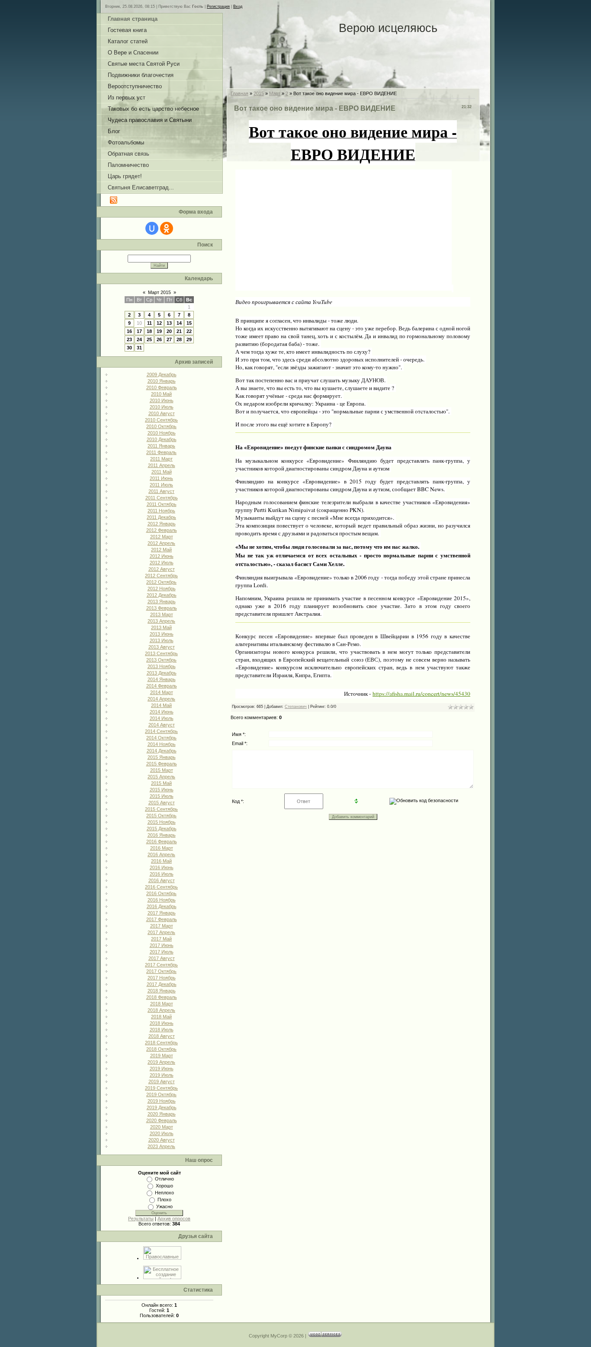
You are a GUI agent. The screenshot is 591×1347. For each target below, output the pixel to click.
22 (189, 331)
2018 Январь (162, 990)
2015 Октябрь (161, 815)
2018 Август (161, 1036)
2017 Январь (162, 912)
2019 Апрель (161, 1062)
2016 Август (161, 880)
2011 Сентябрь (161, 497)
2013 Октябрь (161, 659)
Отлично (164, 1178)
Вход (237, 6)
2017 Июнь (161, 945)
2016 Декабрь (162, 906)
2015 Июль (161, 796)
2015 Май (161, 783)
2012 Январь (162, 523)
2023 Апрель (161, 1146)
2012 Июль (161, 562)
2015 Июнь (161, 789)
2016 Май (161, 861)
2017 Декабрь (162, 984)
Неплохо (164, 1192)
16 (129, 331)
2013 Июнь (161, 634)
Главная (239, 93)
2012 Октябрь (161, 582)
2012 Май (161, 549)
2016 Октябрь (161, 893)
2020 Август (161, 1139)
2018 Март (161, 1003)
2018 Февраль (161, 997)
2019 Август (161, 1081)
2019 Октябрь (161, 1094)
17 (139, 331)
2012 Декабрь (162, 595)
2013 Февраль (161, 608)
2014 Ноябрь (162, 744)
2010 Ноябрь (162, 432)
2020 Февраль (161, 1120)
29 (189, 339)
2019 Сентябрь (161, 1088)
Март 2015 (159, 292)
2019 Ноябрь (162, 1101)
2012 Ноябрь (162, 588)
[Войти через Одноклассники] (166, 228)
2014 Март (161, 692)
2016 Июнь (161, 867)
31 (139, 347)
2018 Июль (161, 1029)
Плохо (164, 1199)
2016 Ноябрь (162, 899)
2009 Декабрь (162, 374)
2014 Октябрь (161, 737)
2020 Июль (161, 1133)
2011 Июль (161, 484)
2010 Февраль (161, 387)
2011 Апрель (161, 465)
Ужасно (164, 1206)
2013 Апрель (161, 621)
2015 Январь (162, 757)
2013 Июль (161, 640)
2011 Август (161, 491)
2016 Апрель (161, 854)
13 (169, 323)
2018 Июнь (161, 1023)
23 (129, 339)
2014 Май (161, 705)
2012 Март (161, 536)
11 (149, 323)
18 (149, 331)
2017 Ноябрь (162, 977)
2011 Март (161, 458)
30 (129, 347)
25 (149, 339)
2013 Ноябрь (162, 666)
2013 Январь (162, 601)
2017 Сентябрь (161, 964)
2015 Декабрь (162, 828)
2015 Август (161, 802)
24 (139, 339)
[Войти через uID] (151, 228)
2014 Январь (162, 679)
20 (169, 331)
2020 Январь (162, 1114)
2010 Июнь (161, 400)
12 (159, 323)
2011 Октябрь (162, 504)
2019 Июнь (161, 1068)
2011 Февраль (161, 452)
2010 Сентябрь (161, 419)
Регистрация (218, 6)
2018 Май (161, 1016)
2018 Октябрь (161, 1049)
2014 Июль (161, 718)
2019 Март (161, 1055)
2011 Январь (161, 445)
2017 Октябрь (161, 971)
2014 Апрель (161, 698)
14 (179, 323)
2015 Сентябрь (161, 809)
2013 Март (161, 614)
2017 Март (161, 925)
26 (159, 339)
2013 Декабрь (162, 672)
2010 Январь (162, 381)
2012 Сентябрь (161, 575)
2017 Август (161, 958)
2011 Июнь (161, 478)
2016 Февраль (161, 841)
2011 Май (161, 471)
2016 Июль (161, 874)
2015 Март (161, 770)
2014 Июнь (161, 711)
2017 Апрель (161, 932)
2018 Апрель (161, 1010)
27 (169, 339)
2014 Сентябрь (161, 731)
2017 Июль (161, 951)
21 (179, 331)
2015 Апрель (161, 776)
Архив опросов (173, 1218)
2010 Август (161, 413)
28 (179, 339)
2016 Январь (162, 835)
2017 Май (161, 938)
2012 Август (161, 569)
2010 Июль (161, 407)
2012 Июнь (161, 556)
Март (274, 93)
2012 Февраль (161, 530)
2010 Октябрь (161, 426)
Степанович (296, 706)
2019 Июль (161, 1075)
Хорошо (164, 1185)
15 (189, 323)
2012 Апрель (161, 543)
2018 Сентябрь (161, 1042)
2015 (259, 93)
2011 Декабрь (161, 517)
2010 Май (161, 394)
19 (159, 331)
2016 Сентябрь (161, 886)
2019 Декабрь (162, 1107)
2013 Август (161, 647)
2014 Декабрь (162, 750)
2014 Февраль (161, 685)
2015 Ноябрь (162, 822)
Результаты (141, 1218)
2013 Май (161, 627)
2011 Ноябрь (161, 510)
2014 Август (161, 724)
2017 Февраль (161, 919)
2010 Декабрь (162, 439)
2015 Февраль (161, 763)
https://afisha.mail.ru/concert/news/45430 (421, 693)
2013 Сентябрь (161, 653)
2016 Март (161, 848)
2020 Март (161, 1126)
